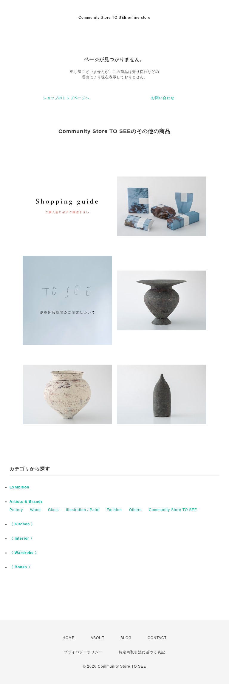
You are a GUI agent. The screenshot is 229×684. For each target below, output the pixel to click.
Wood (35, 510)
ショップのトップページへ (66, 98)
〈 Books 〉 (21, 567)
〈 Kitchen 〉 (22, 524)
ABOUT (97, 638)
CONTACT (157, 638)
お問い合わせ (162, 98)
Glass (53, 510)
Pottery (16, 510)
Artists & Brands (26, 501)
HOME (69, 638)
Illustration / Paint (83, 510)
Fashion (114, 510)
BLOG (125, 638)
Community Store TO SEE (173, 510)
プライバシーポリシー (83, 652)
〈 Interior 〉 (22, 538)
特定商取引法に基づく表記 (142, 652)
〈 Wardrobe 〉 (24, 553)
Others (135, 510)
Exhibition (19, 487)
